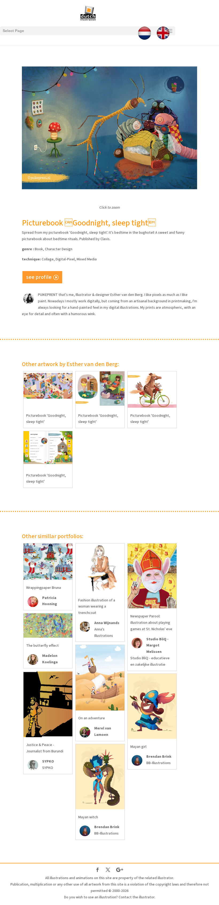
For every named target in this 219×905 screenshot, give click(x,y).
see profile (39, 277)
